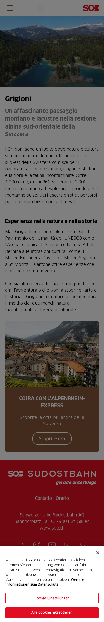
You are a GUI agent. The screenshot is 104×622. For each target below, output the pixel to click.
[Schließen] (97, 552)
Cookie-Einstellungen (52, 598)
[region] (52, 584)
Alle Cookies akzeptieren (51, 612)
